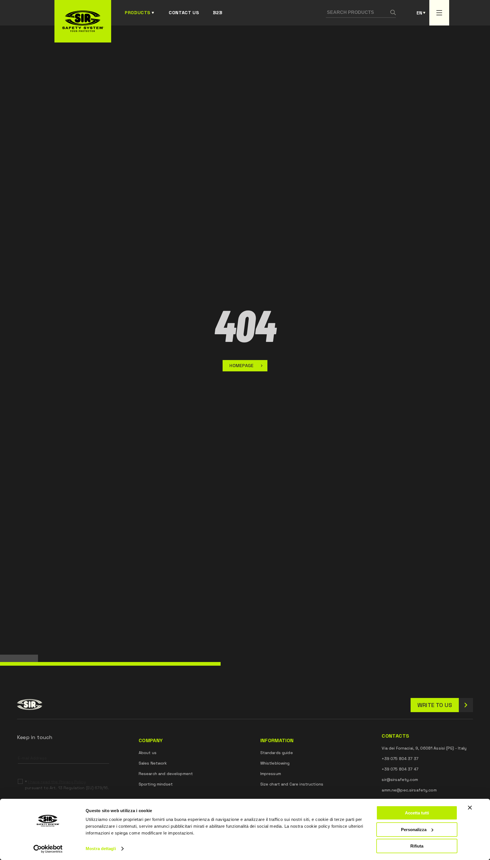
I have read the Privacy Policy (56, 781)
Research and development (166, 773)
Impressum (270, 773)
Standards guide (276, 752)
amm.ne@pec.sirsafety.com (409, 790)
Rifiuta (416, 846)
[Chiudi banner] (470, 808)
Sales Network (153, 763)
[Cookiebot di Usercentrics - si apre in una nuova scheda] (48, 849)
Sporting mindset (156, 784)
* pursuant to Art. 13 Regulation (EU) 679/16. (67, 784)
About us (148, 752)
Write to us (434, 705)
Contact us (184, 13)
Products (138, 13)
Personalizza (413, 829)
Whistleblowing (275, 763)
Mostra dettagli (101, 848)
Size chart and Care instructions (291, 784)
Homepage (241, 366)
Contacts (395, 735)
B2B (218, 13)
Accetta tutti (417, 812)
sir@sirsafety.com (400, 779)
